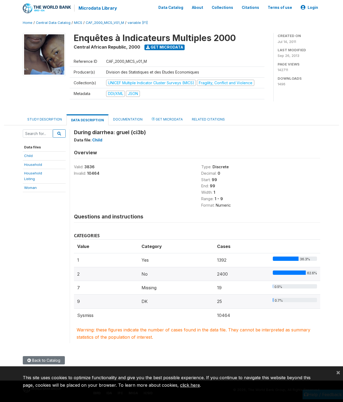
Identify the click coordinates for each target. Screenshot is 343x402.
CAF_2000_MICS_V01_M (105, 23)
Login (313, 7)
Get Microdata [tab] (169, 119)
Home (27, 23)
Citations (250, 7)
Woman (30, 187)
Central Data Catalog (53, 23)
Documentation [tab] (128, 119)
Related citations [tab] (208, 119)
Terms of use (280, 7)
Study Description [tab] (44, 119)
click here (190, 385)
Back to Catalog (45, 360)
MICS (78, 23)
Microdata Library (98, 8)
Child (28, 156)
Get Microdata (166, 47)
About (197, 7)
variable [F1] (138, 23)
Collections (222, 7)
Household (33, 164)
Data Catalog (170, 7)
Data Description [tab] (87, 120)
